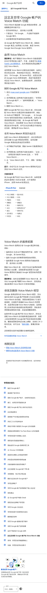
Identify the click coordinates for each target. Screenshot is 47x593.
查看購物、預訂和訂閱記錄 (17, 474)
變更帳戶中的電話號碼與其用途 (18, 417)
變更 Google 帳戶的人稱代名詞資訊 (20, 407)
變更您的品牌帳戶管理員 (16, 502)
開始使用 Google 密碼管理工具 (18, 445)
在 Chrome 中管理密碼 (15, 450)
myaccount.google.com (19, 92)
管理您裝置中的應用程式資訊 (18, 512)
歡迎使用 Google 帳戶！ (9, 569)
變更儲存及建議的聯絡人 (16, 441)
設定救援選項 (12, 412)
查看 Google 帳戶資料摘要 (17, 526)
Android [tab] (22, 188)
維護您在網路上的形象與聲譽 (18, 455)
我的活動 (25, 324)
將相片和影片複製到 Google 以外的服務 (21, 426)
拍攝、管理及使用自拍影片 (17, 545)
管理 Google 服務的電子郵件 (18, 521)
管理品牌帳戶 (12, 483)
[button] (3, 3)
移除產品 (11, 493)
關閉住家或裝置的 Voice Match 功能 (20, 351)
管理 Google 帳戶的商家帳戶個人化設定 (21, 488)
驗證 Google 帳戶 (14, 388)
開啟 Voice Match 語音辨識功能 (18, 348)
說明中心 (5, 9)
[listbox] (11, 589)
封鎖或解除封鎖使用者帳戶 (17, 464)
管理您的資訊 (9, 383)
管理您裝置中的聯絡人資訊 (17, 436)
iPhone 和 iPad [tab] (11, 188)
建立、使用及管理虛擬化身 (17, 403)
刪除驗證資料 (12, 517)
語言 (7, 586)
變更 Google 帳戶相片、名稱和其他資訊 (21, 398)
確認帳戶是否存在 (14, 393)
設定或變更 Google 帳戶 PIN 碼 (18, 469)
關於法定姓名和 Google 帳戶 (18, 479)
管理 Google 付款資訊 (15, 507)
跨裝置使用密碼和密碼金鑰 (17, 460)
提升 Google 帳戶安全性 (19, 9)
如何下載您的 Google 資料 (17, 531)
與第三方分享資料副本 (15, 422)
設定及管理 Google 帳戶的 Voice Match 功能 (24, 536)
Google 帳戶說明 (14, 3)
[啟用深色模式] (20, 588)
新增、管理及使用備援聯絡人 (18, 540)
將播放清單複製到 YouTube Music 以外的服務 (23, 431)
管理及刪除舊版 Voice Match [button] (15, 336)
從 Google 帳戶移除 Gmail (17, 498)
